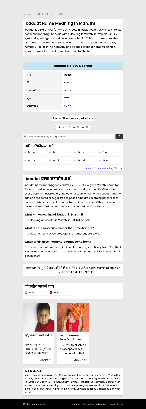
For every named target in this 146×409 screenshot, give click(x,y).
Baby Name (100, 382)
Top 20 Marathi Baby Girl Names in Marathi (71, 337)
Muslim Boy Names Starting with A (52, 378)
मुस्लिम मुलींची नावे (44, 14)
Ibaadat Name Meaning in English (72, 118)
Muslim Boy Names (35, 375)
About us (76, 404)
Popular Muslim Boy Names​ (45, 382)
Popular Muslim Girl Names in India (50, 388)
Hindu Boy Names (79, 388)
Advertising (101, 404)
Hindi (31, 292)
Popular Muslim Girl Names (83, 375)
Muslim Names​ (69, 382)
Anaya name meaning (84, 378)
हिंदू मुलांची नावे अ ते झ (38, 335)
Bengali (57, 292)
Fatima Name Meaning (46, 385)
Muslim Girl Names (56, 375)
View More (45, 359)
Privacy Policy (116, 404)
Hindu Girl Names (99, 388)
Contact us (88, 404)
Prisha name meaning (72, 385)
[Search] (119, 136)
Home (25, 14)
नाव (32, 14)
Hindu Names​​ (85, 382)
